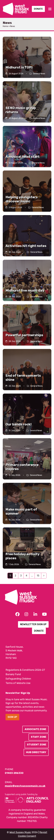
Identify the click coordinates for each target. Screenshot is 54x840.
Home (5, 26)
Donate (38, 9)
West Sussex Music (20, 832)
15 (39, 575)
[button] (49, 9)
